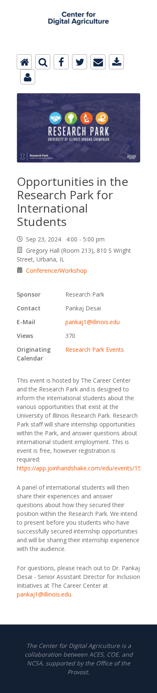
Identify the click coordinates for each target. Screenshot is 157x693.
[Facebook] (61, 61)
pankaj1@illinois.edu (92, 322)
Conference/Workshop (56, 270)
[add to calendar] (116, 61)
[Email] (98, 61)
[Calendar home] (24, 61)
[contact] (27, 76)
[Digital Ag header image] (78, 4)
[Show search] (42, 61)
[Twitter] (79, 61)
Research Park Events (94, 349)
